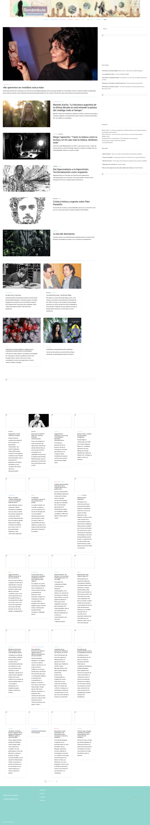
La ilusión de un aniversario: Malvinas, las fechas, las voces (61, 650)
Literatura (45, 19)
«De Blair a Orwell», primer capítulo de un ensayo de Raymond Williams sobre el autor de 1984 (15, 734)
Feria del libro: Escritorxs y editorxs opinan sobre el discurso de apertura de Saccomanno (38, 652)
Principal (55, 166)
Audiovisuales (54, 19)
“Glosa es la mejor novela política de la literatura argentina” (122, 154)
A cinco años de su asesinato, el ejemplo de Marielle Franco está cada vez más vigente (38, 578)
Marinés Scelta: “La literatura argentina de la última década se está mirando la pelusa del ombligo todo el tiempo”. (75, 107)
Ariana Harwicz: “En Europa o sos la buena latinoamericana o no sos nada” (61, 577)
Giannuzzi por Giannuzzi (81, 498)
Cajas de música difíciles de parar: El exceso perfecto (14, 576)
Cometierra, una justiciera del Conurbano (59, 349)
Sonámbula (98, 19)
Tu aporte (42, 797)
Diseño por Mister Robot (8, 822)
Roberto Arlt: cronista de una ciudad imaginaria (84, 435)
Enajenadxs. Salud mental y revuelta (14, 434)
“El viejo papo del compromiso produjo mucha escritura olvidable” (124, 161)
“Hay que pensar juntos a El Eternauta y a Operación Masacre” (124, 157)
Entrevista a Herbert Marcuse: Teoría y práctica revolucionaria (37, 436)
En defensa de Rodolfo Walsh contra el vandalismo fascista (84, 650)
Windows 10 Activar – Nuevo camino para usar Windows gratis (15, 650)
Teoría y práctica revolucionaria (122, 83)
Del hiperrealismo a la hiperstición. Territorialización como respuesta (71, 170)
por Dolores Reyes (114, 164)
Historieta (70, 19)
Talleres (42, 793)
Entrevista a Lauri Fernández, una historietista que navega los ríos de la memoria (61, 734)
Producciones (90, 19)
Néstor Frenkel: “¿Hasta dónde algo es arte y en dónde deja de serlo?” (14, 500)
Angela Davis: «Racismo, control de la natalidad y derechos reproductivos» (61, 437)
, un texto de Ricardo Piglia (115, 74)
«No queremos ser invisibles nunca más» (23, 87)
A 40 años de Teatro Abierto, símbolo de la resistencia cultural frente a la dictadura (19, 350)
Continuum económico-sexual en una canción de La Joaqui (38, 500)
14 (56, 781)
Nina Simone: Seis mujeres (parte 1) (82, 575)
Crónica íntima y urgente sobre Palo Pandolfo (71, 203)
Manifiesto (43, 790)
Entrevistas (62, 19)
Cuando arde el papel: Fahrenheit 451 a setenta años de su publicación (61, 486)
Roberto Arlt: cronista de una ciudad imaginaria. (122, 70)
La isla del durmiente (64, 233)
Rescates (61, 134)
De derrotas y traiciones (13, 295)
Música (77, 19)
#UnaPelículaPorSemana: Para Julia (38, 731)
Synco (105, 19)
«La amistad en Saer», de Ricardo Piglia (58, 295)
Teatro (82, 19)
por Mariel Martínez (122, 168)
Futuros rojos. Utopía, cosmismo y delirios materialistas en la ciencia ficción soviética (84, 734)
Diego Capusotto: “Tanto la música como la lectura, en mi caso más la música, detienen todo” (75, 140)
